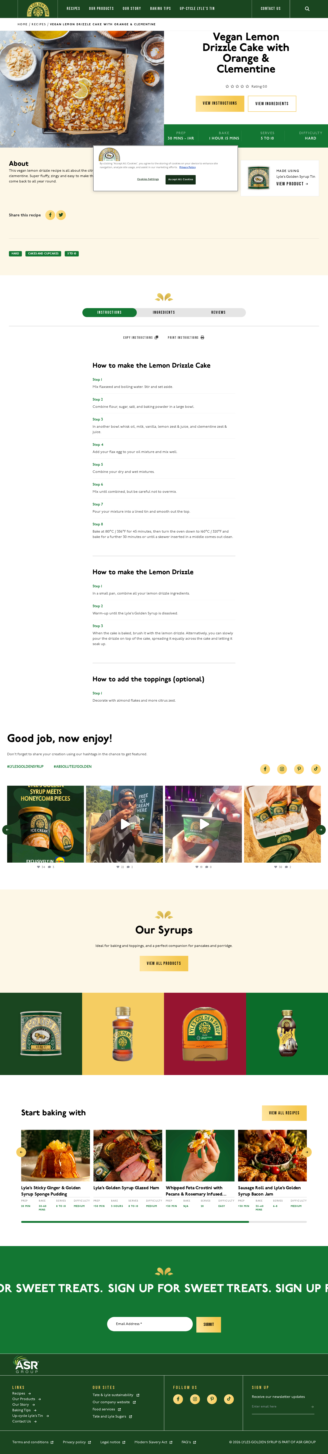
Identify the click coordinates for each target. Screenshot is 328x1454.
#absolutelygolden (72, 767)
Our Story (132, 8)
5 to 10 (71, 253)
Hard (15, 253)
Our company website (113, 1402)
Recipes (73, 8)
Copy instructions (138, 338)
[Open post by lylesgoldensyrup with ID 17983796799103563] (282, 824)
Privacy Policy (187, 167)
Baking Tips (160, 8)
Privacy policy (75, 1442)
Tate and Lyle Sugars (111, 1416)
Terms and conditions (31, 1442)
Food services (105, 1409)
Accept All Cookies (180, 179)
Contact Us (271, 8)
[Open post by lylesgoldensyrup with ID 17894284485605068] (124, 824)
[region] (165, 168)
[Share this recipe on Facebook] (50, 215)
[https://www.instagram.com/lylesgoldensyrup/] (282, 769)
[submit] (312, 1407)
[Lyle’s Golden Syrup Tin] (41, 1034)
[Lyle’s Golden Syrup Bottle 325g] (123, 1034)
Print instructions (184, 338)
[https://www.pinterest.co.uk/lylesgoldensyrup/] (299, 769)
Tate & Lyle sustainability (114, 1395)
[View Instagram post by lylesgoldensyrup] (79, 857)
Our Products (101, 8)
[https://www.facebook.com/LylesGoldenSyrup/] (265, 769)
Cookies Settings (148, 179)
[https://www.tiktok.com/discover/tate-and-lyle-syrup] (316, 769)
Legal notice (111, 1442)
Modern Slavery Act (152, 1442)
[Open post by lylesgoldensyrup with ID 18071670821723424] (45, 824)
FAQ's (187, 1442)
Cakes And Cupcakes (43, 253)
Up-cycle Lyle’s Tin (197, 8)
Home (23, 24)
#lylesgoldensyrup (25, 767)
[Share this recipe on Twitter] (61, 215)
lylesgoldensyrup (45, 790)
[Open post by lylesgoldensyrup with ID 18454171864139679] (203, 824)
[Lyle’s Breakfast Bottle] (205, 1034)
